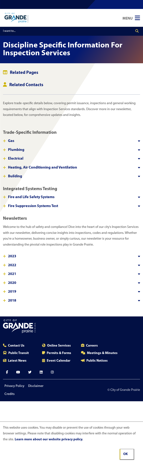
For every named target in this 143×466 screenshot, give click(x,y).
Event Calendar (58, 361)
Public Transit (18, 353)
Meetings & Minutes (102, 353)
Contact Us (16, 346)
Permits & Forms (59, 353)
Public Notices (97, 361)
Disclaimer (35, 386)
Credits (9, 394)
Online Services (59, 346)
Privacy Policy (14, 386)
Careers (92, 346)
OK (125, 454)
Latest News (17, 361)
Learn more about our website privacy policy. (49, 439)
